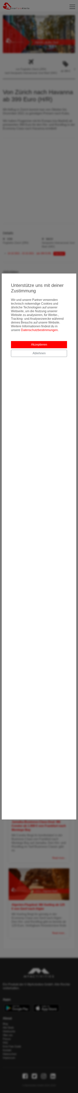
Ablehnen (39, 353)
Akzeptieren (39, 344)
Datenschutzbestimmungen (39, 330)
